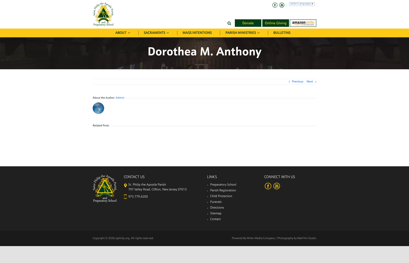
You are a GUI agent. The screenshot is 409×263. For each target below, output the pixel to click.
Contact (215, 219)
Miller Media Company (261, 238)
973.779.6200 (138, 196)
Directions (217, 207)
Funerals (216, 202)
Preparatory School (223, 184)
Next (310, 81)
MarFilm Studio (306, 238)
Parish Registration (223, 190)
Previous (297, 81)
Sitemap (215, 213)
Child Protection (221, 196)
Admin (120, 97)
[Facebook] (275, 5)
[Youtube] (281, 5)
